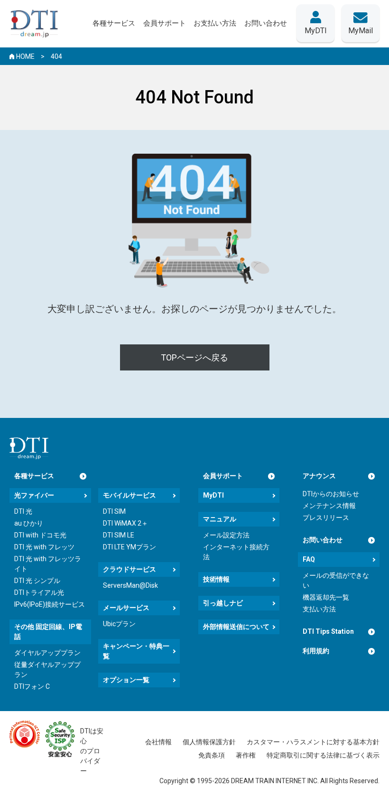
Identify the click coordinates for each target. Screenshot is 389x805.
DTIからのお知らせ (331, 494)
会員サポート (223, 476)
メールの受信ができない (336, 580)
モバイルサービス (129, 495)
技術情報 (216, 579)
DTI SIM (114, 511)
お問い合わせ (323, 540)
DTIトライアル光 (39, 592)
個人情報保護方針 (209, 742)
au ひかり (28, 523)
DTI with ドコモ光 (40, 535)
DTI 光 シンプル (37, 580)
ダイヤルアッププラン (47, 653)
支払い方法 (319, 609)
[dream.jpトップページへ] (28, 448)
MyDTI (213, 495)
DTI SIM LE (118, 535)
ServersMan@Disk (130, 585)
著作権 (246, 755)
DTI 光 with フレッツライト (47, 564)
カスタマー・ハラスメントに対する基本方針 (313, 742)
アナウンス (319, 476)
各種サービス (34, 476)
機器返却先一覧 (326, 597)
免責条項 (211, 755)
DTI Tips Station (328, 631)
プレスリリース (326, 517)
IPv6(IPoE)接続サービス (49, 604)
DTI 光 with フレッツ (44, 547)
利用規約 (316, 651)
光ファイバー (34, 495)
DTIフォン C (32, 686)
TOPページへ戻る (194, 357)
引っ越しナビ (223, 603)
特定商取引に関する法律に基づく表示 (323, 755)
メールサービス (126, 607)
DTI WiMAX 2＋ (125, 523)
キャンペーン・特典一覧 (136, 651)
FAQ (309, 559)
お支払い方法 (215, 23)
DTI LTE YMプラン (129, 547)
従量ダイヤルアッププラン (47, 669)
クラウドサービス (129, 569)
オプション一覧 (126, 680)
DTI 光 (23, 511)
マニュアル (219, 519)
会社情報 (158, 742)
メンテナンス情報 (329, 505)
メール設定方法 (226, 535)
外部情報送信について (236, 626)
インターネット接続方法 (236, 552)
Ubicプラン (119, 624)
